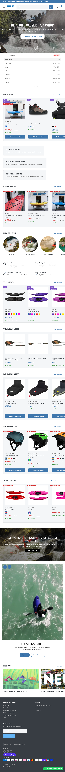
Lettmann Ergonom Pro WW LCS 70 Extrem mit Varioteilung (14, 359)
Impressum (6, 705)
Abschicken (9, 736)
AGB (4, 718)
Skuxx (23, 655)
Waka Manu (8, 311)
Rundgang (38, 708)
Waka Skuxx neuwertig (11, 124)
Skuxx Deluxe (37, 655)
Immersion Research (10, 401)
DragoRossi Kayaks (33, 213)
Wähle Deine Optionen (38, 137)
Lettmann (7, 356)
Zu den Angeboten (56, 481)
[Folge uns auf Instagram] (8, 751)
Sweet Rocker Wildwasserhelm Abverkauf (36, 456)
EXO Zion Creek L (32, 510)
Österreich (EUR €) (18, 744)
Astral (30, 121)
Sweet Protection (9, 453)
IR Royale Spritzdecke (10, 403)
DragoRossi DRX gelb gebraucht (36, 215)
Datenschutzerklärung (9, 710)
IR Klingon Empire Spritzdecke (36, 403)
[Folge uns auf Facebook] (4, 751)
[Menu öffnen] (4, 7)
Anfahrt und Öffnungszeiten (43, 705)
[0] (60, 7)
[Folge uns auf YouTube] (11, 751)
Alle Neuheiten (57, 95)
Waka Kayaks (8, 121)
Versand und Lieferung (9, 715)
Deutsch (6, 744)
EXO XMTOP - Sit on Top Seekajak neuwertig (13, 216)
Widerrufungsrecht (8, 713)
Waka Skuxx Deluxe (33, 311)
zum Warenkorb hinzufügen (15, 137)
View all (59, 666)
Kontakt (5, 708)
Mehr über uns (32, 550)
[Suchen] (51, 7)
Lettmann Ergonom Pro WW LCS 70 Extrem (37, 359)
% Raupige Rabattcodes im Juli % (15, 691)
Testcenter (38, 710)
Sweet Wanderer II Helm (11, 455)
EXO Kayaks (8, 213)
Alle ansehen (58, 186)
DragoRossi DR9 (9, 510)
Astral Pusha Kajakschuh (34, 124)
